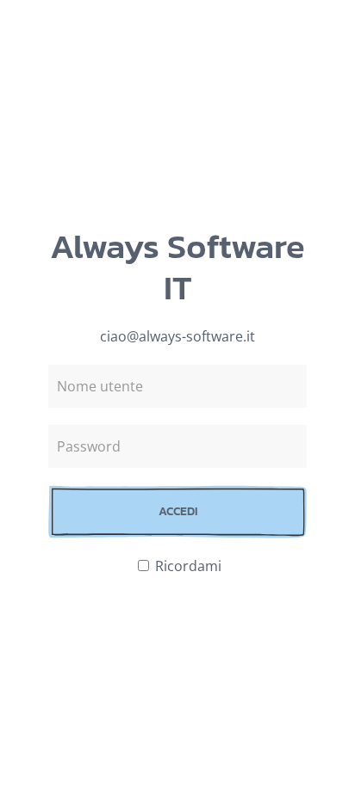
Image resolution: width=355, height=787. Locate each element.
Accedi (178, 511)
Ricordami (186, 565)
